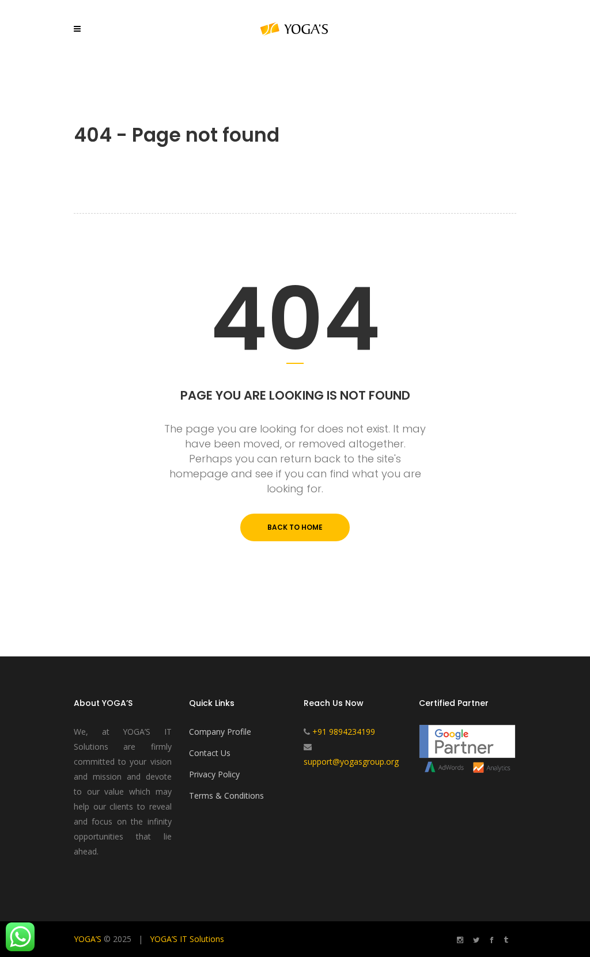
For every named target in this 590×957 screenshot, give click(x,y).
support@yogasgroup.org (351, 761)
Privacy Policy (214, 774)
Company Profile (220, 731)
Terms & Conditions (226, 795)
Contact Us (209, 752)
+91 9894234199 (343, 731)
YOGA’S (87, 938)
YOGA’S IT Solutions (187, 938)
